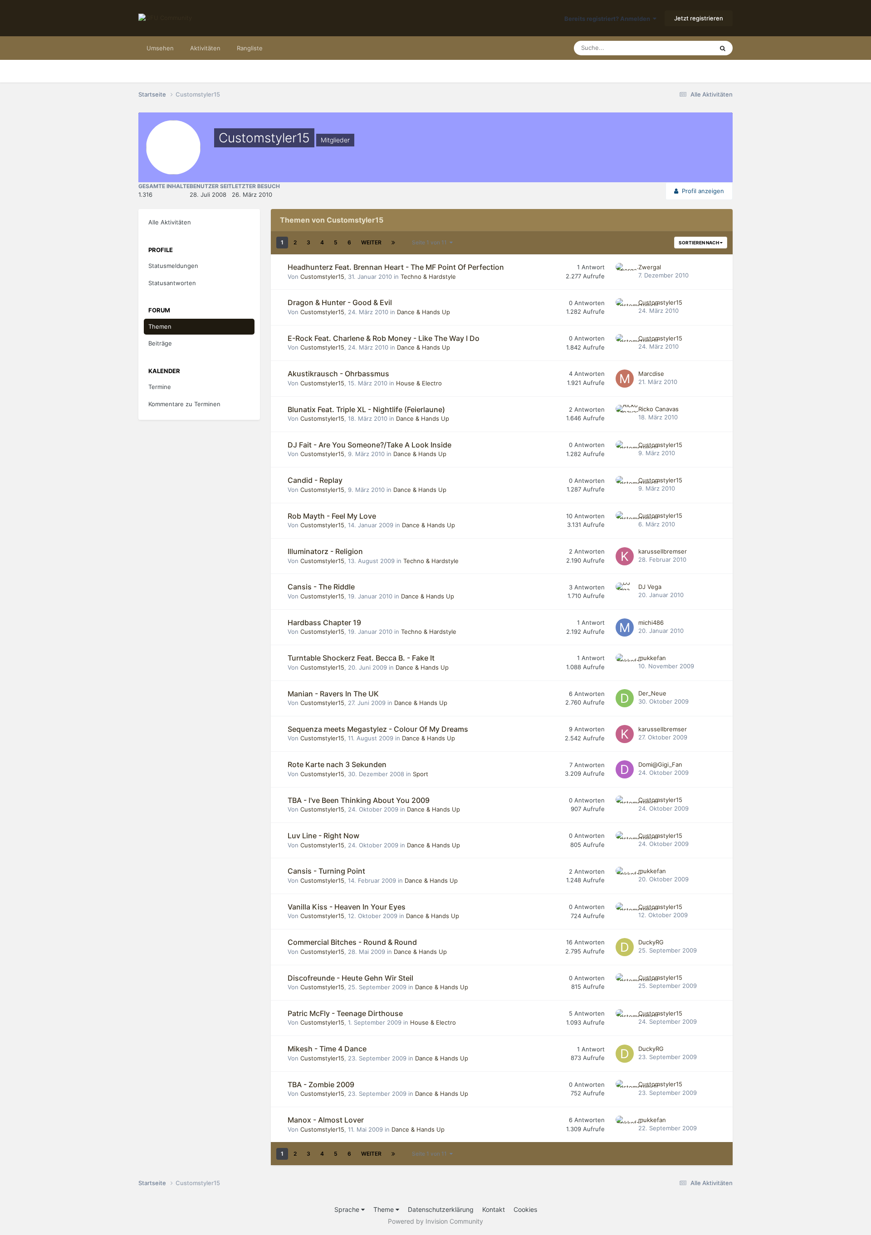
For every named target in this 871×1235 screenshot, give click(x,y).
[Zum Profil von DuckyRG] (625, 947)
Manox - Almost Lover (326, 1119)
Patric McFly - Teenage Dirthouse (345, 1013)
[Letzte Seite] (393, 242)
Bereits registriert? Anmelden (608, 18)
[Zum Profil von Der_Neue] (625, 698)
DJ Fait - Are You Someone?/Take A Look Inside (369, 444)
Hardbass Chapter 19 (324, 622)
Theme (384, 1209)
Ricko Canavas (658, 409)
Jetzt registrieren (698, 18)
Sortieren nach (699, 242)
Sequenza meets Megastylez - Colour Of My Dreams (378, 729)
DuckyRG (651, 942)
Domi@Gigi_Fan (660, 764)
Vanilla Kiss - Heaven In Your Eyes (347, 906)
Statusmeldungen (173, 265)
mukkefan (652, 657)
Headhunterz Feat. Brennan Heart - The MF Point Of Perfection (396, 267)
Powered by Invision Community (435, 1221)
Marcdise (651, 373)
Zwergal (649, 267)
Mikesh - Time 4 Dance (327, 1048)
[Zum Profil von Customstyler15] (625, 307)
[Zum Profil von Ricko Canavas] (625, 414)
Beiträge (160, 343)
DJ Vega (649, 586)
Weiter (371, 242)
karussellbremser (662, 551)
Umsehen (160, 48)
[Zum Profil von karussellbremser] (625, 556)
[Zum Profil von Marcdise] (625, 379)
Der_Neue (652, 693)
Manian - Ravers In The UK (333, 693)
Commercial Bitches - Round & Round (352, 942)
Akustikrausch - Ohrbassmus (338, 373)
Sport (420, 774)
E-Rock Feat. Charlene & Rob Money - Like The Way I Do (384, 338)
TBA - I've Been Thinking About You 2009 (359, 800)
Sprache (347, 1209)
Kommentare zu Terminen (184, 404)
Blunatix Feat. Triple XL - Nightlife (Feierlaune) (366, 409)
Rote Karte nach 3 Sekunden (337, 764)
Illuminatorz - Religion (325, 551)
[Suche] (723, 48)
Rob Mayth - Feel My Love (332, 515)
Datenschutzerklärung (441, 1209)
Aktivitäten (205, 48)
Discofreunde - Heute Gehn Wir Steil (350, 977)
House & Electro (419, 383)
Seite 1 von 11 (431, 242)
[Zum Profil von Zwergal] (625, 272)
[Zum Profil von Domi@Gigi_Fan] (625, 769)
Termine (159, 386)
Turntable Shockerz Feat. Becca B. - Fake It (361, 657)
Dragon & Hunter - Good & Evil (340, 302)
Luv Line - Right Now (323, 835)
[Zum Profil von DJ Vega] (625, 592)
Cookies (525, 1209)
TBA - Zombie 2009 (321, 1084)
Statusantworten (172, 283)
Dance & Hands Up (423, 312)
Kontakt (493, 1209)
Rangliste (250, 48)
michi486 (651, 622)
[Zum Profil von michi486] (625, 627)
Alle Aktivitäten (169, 222)
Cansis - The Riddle (321, 586)
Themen (159, 326)
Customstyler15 (322, 276)
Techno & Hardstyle (428, 276)
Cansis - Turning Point (326, 870)
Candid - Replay (315, 480)
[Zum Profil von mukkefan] (625, 663)
